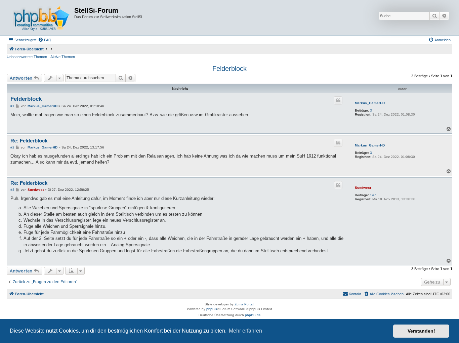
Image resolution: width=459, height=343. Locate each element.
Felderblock (229, 68)
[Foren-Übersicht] (41, 18)
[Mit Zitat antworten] (338, 100)
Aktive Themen (62, 57)
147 (373, 195)
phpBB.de (253, 315)
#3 (12, 189)
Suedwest (363, 187)
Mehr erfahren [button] (245, 331)
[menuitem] (44, 40)
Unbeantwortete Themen (27, 57)
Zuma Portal (244, 304)
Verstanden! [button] (421, 331)
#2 (12, 147)
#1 (12, 106)
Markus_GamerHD (370, 103)
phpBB (211, 309)
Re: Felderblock (28, 140)
